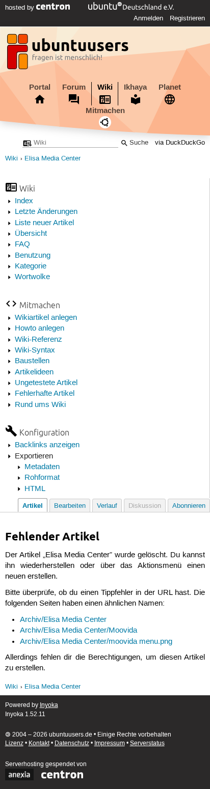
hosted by (20, 8)
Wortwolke (32, 277)
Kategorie (30, 266)
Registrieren (187, 18)
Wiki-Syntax (35, 350)
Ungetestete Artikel (46, 383)
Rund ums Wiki (40, 405)
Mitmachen (105, 110)
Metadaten (42, 467)
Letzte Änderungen (46, 211)
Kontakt (39, 743)
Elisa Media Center (52, 158)
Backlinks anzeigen (47, 445)
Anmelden (148, 18)
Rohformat (42, 477)
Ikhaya (135, 87)
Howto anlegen (39, 328)
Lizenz (14, 743)
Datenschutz (72, 743)
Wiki (105, 87)
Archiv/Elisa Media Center (63, 619)
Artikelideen (34, 372)
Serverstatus (147, 743)
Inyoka (49, 705)
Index (24, 201)
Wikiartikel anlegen (46, 317)
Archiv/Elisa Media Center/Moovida (78, 630)
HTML (34, 489)
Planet (170, 87)
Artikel (32, 505)
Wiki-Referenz (38, 339)
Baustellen (32, 361)
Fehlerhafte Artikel (44, 393)
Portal (39, 87)
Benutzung (32, 255)
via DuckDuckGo (180, 143)
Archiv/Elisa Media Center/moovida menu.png (96, 641)
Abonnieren (188, 506)
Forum (74, 87)
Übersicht (31, 233)
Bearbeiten (70, 506)
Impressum (109, 743)
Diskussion (144, 506)
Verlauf (107, 506)
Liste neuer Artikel (44, 223)
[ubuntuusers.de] (69, 54)
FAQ (22, 244)
